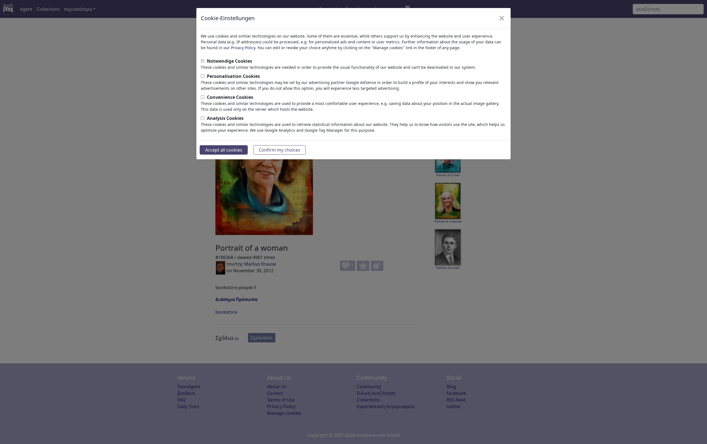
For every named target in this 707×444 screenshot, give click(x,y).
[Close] (501, 18)
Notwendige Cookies (229, 61)
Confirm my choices (279, 150)
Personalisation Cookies (233, 76)
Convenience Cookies (230, 97)
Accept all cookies (223, 150)
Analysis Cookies (225, 118)
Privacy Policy (243, 47)
